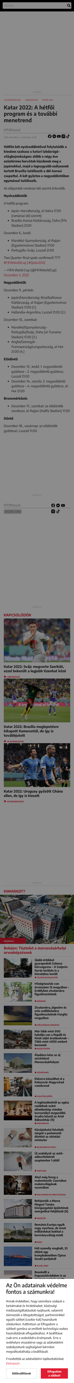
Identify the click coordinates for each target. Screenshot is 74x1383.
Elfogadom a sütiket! (54, 1373)
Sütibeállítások (21, 1373)
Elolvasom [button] (13, 1363)
